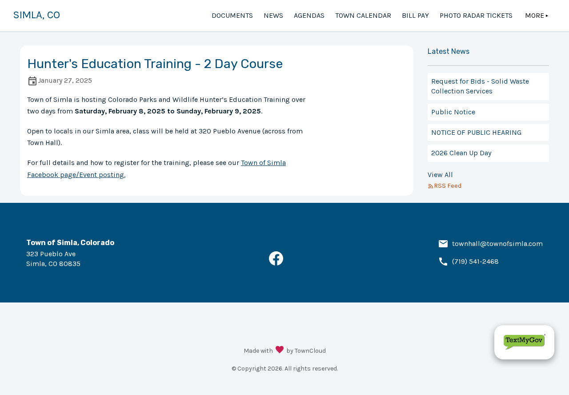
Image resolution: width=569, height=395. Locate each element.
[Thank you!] (279, 350)
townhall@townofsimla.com (497, 243)
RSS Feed (447, 185)
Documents (232, 15)
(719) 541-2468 (475, 261)
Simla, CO (36, 14)
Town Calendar (363, 15)
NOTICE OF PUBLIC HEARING (476, 132)
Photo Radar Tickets (476, 15)
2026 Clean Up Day (461, 153)
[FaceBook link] (276, 263)
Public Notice (453, 112)
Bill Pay (415, 15)
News (273, 15)
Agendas (309, 15)
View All (440, 174)
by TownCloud (306, 351)
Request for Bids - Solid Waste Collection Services (480, 86)
